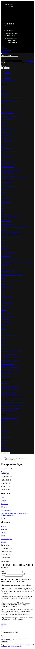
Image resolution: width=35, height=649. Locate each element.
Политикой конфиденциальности (11, 646)
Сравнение (30, 62)
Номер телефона (6, 639)
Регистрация (8, 5)
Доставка (7, 73)
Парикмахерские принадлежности (15, 458)
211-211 (6, 25)
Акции (6, 71)
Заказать (3, 624)
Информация (5, 68)
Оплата (6, 74)
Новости (7, 78)
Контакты (7, 76)
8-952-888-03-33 (9, 24)
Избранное (30, 61)
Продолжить (5, 472)
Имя (2, 636)
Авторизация (8, 6)
